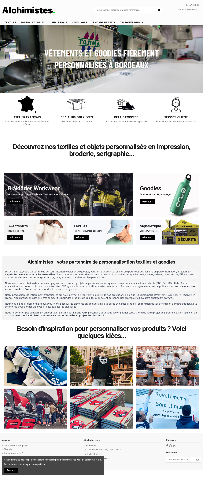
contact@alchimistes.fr (188, 9)
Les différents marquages (16, 445)
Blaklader (8, 449)
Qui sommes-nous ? (13, 453)
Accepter (11, 470)
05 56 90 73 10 (94, 454)
